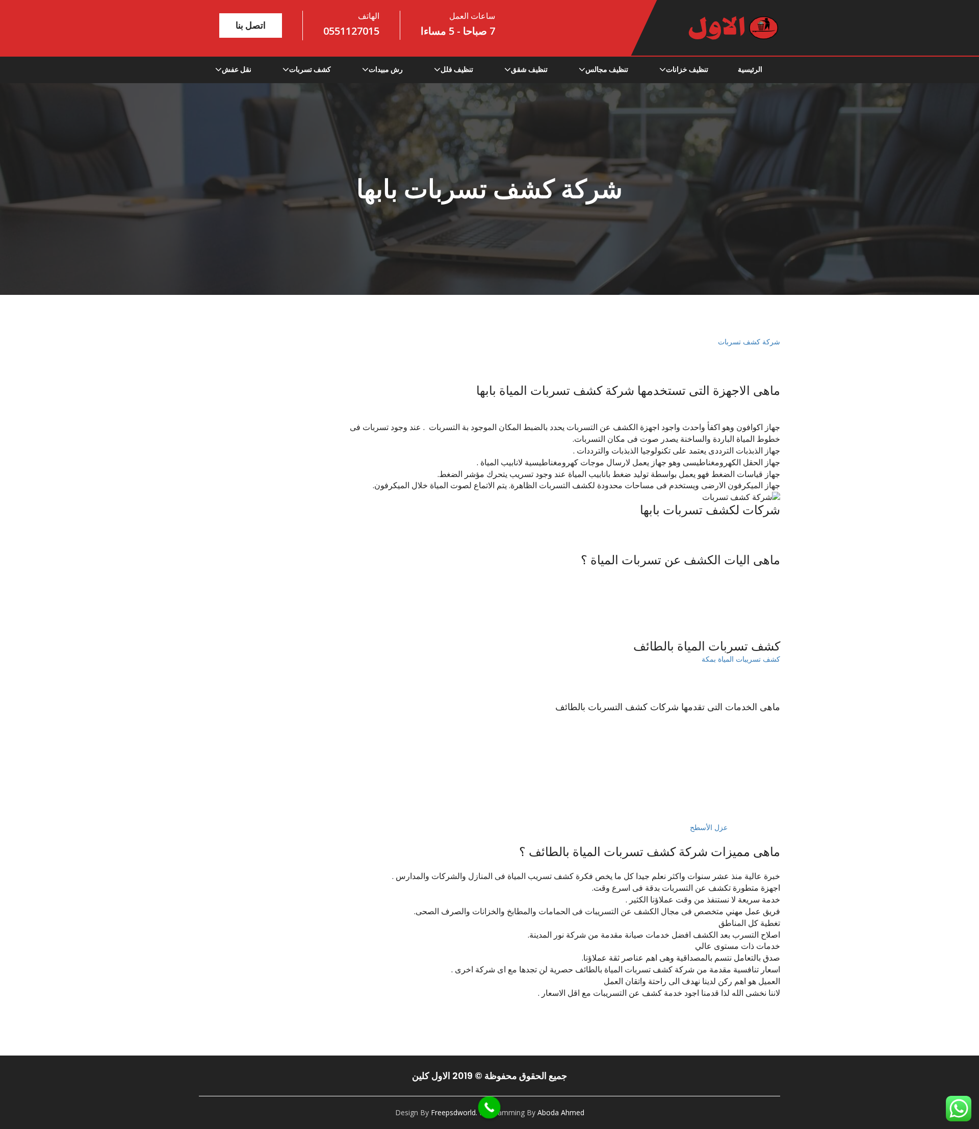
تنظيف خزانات (687, 69)
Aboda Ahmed (560, 1112)
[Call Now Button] (489, 1107)
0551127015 (351, 31)
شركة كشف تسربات (748, 341)
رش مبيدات (386, 69)
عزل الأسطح (709, 827)
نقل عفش (236, 69)
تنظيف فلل (457, 69)
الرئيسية (750, 69)
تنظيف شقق (529, 69)
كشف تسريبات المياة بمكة (741, 659)
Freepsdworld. (454, 1112)
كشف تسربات (310, 69)
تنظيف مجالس (606, 69)
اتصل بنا (251, 25)
